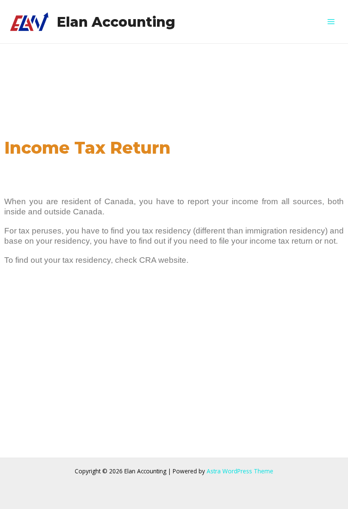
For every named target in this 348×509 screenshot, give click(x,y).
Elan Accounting (116, 22)
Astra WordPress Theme (240, 471)
